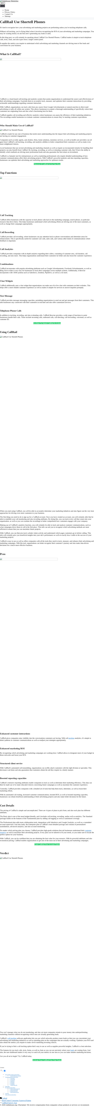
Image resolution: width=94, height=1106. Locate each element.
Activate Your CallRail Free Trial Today (47, 1060)
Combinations (12, 1081)
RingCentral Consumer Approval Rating (16, 1101)
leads (72, 1050)
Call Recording (12, 1079)
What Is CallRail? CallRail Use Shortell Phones (12, 1074)
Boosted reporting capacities (14, 1092)
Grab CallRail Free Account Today (47, 844)
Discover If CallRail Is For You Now (47, 164)
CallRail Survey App (9, 1103)
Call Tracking (12, 1078)
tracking (71, 738)
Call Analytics (12, 1080)
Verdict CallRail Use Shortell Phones (10, 1094)
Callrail (4, 1098)
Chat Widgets (12, 1082)
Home (7, 10)
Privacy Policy (10, 12)
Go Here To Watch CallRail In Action (47, 323)
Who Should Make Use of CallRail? (15, 1075)
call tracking (12, 1038)
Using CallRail (7, 1086)
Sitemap (7, 16)
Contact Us (9, 14)
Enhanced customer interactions (15, 1088)
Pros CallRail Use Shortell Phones (10, 1087)
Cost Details (7, 1093)
